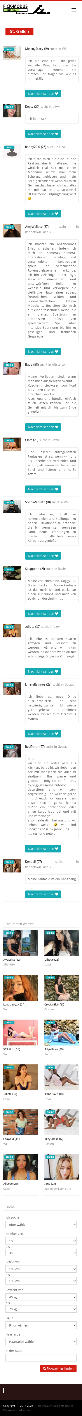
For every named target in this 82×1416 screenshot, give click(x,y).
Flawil (55, 440)
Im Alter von (14, 1234)
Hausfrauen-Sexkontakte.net (55, 1406)
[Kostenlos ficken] (27, 9)
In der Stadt (14, 1350)
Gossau (69, 684)
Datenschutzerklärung (16, 1410)
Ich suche (12, 1217)
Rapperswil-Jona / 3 (39, 232)
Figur (9, 1318)
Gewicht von (14, 1290)
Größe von (13, 1262)
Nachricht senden (41, 93)
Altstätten (59, 364)
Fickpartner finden (60, 1368)
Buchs (62, 569)
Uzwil (56, 106)
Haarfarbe (12, 1334)
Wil (64, 49)
